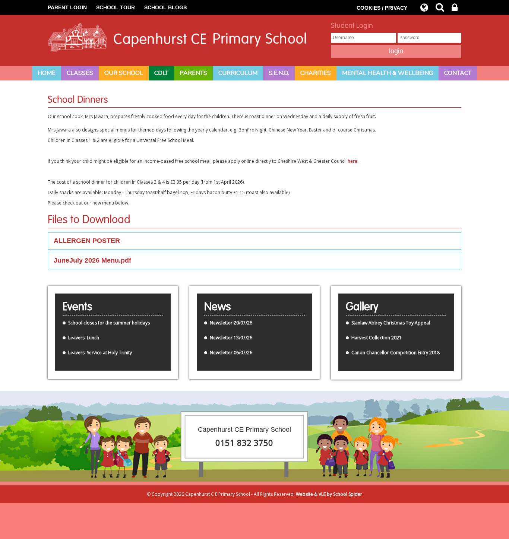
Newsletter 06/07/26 (231, 352)
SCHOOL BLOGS (165, 7)
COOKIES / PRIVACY (382, 8)
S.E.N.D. (279, 73)
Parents (193, 73)
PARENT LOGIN (67, 7)
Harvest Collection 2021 (376, 338)
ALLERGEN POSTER (87, 240)
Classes (80, 73)
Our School (123, 73)
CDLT (161, 73)
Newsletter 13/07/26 (231, 338)
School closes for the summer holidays (109, 323)
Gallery (362, 307)
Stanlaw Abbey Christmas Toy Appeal (390, 323)
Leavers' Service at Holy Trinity (100, 352)
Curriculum (237, 73)
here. (353, 161)
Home (47, 73)
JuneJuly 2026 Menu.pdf (92, 260)
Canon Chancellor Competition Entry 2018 (395, 352)
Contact (457, 73)
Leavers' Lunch (83, 338)
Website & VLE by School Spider (329, 494)
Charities (315, 73)
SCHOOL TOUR (115, 7)
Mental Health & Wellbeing (387, 73)
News (217, 307)
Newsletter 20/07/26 (231, 323)
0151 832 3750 (244, 442)
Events (77, 307)
